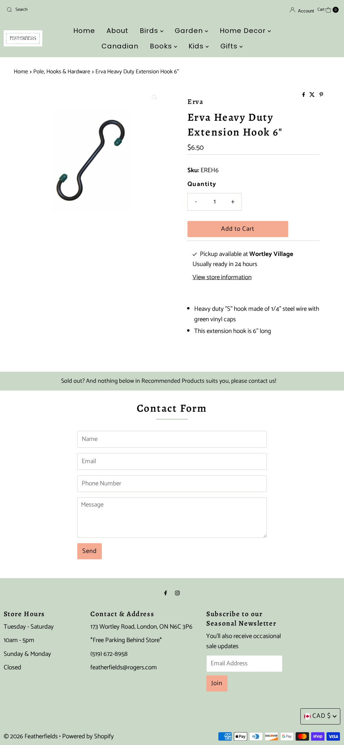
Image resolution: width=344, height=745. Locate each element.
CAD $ (321, 716)
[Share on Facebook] (304, 95)
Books (162, 46)
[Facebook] (165, 593)
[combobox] (58, 9)
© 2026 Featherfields (31, 736)
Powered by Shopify (88, 736)
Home (84, 30)
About (117, 30)
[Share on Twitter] (312, 95)
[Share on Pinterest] (321, 95)
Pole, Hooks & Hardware (61, 71)
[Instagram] (177, 593)
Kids (197, 46)
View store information (222, 277)
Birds (150, 30)
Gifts (230, 46)
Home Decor (244, 30)
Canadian (119, 46)
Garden (190, 30)
